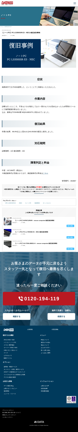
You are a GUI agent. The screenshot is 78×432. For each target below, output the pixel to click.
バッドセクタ (47, 203)
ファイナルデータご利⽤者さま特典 (14, 374)
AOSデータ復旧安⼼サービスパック (14, 372)
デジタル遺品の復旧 (10, 377)
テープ (6, 353)
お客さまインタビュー (10, 388)
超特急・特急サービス (10, 366)
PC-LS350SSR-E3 (11, 203)
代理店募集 (55, 329)
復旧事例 (6, 391)
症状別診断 (44, 388)
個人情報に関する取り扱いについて (11, 412)
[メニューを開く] (75, 3)
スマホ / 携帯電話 (9, 345)
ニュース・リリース (10, 393)
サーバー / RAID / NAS (10, 347)
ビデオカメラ (8, 355)
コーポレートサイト (7, 417)
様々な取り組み (45, 350)
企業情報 (30, 329)
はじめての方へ (45, 347)
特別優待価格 (45, 391)
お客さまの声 (45, 386)
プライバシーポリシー (8, 410)
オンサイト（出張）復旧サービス (14, 369)
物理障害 (37, 203)
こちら (45, 173)
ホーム (1, 26)
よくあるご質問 (45, 353)
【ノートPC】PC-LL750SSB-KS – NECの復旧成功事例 (31, 232)
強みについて (45, 345)
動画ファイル (8, 358)
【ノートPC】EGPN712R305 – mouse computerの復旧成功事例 (34, 220)
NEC (21, 203)
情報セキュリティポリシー (9, 415)
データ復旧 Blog (9, 386)
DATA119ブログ (8, 26)
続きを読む (70, 226)
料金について (45, 339)
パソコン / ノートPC (10, 342)
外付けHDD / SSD (9, 339)
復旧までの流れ (45, 342)
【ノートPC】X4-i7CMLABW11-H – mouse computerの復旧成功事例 (36, 243)
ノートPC (12, 35)
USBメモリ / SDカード (10, 350)
